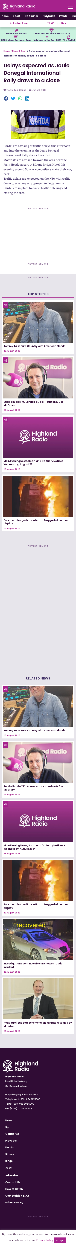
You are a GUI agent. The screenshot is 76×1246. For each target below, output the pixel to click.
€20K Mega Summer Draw (16, 40)
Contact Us (12, 1182)
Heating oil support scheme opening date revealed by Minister (38, 1024)
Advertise (11, 1175)
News (5, 16)
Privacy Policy (14, 1202)
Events (63, 16)
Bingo (9, 1161)
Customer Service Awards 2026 (51, 33)
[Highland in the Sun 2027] (47, 37)
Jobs (8, 1167)
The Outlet (68, 40)
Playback (49, 16)
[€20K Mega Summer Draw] (16, 37)
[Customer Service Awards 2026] (51, 30)
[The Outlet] (69, 37)
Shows (9, 1154)
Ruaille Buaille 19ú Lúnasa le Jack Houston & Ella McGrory (33, 403)
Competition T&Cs (17, 1196)
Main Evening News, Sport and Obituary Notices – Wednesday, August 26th (35, 462)
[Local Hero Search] (17, 30)
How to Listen (14, 1189)
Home (7, 51)
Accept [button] (60, 1240)
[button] (6, 99)
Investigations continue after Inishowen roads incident (33, 965)
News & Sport (19, 51)
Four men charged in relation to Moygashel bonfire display (36, 521)
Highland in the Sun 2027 (47, 40)
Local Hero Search (16, 33)
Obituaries (32, 16)
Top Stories (20, 89)
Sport (16, 16)
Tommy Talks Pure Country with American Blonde (34, 346)
